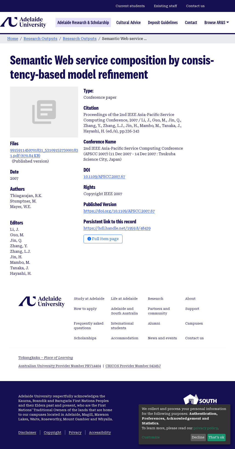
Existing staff (165, 6)
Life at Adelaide (124, 298)
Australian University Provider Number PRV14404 (59, 366)
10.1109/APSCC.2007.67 (104, 176)
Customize (151, 437)
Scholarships (85, 338)
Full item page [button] (105, 239)
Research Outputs (40, 38)
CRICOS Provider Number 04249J (133, 366)
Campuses (194, 323)
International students (122, 326)
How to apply (85, 309)
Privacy (75, 432)
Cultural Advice (128, 22)
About (190, 298)
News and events (162, 338)
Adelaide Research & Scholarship (83, 22)
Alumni (154, 323)
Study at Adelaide (89, 298)
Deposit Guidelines (163, 22)
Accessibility (100, 432)
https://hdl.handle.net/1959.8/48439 (117, 228)
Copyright (52, 432)
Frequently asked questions (89, 326)
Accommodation (124, 338)
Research (155, 298)
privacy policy (205, 428)
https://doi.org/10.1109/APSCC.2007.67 (119, 211)
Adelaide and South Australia (124, 311)
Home (12, 38)
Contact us (195, 6)
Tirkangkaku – (45, 357)
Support (192, 309)
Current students (130, 6)
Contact (191, 22)
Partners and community (159, 311)
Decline (198, 437)
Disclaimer (27, 432)
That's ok (216, 437)
